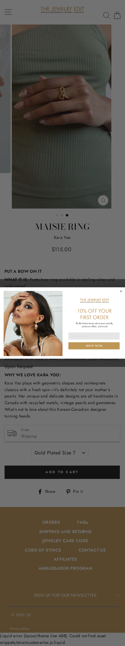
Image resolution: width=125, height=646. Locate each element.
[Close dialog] (121, 291)
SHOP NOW (94, 346)
